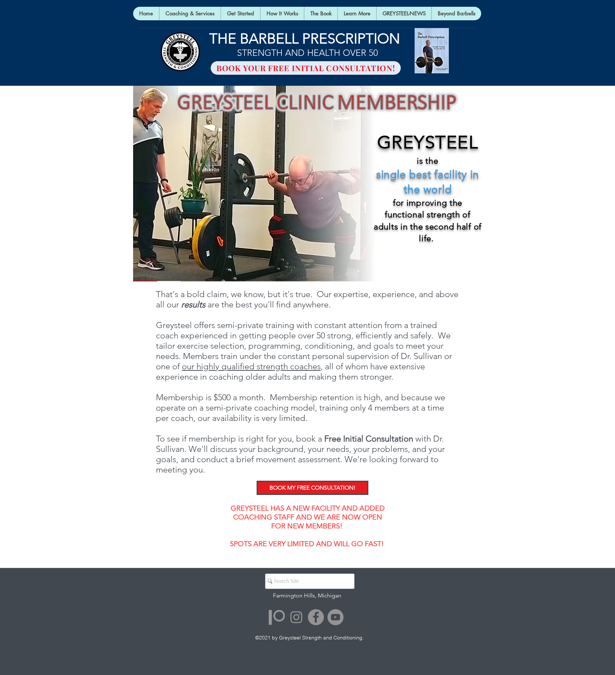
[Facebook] (316, 617)
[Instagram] (296, 617)
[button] (356, 13)
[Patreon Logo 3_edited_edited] (277, 617)
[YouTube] (335, 617)
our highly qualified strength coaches (251, 366)
